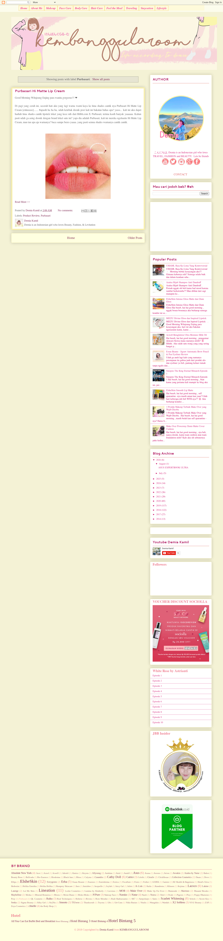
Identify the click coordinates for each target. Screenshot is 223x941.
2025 (158, 478)
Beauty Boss (16, 877)
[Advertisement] (181, 226)
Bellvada (30, 877)
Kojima (181, 886)
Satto (154, 899)
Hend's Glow (203, 882)
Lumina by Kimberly (94, 891)
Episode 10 (158, 722)
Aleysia (85, 873)
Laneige (14, 891)
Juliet (129, 886)
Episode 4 (157, 691)
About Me (36, 8)
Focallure (126, 882)
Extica (116, 882)
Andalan (108, 873)
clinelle (32, 906)
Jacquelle (98, 886)
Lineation (47, 890)
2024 (158, 483)
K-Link (139, 886)
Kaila (149, 886)
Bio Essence (42, 877)
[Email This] (82, 210)
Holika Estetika (29, 886)
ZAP (207, 902)
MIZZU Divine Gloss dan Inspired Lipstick (186, 318)
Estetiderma (104, 882)
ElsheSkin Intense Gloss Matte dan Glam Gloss (185, 300)
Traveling (131, 8)
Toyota (101, 902)
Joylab (109, 886)
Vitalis (143, 902)
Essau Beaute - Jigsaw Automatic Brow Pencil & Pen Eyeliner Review (187, 353)
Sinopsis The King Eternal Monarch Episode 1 (186, 372)
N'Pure (96, 894)
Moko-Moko (83, 895)
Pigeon (180, 895)
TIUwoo (76, 902)
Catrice (130, 877)
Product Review (31, 215)
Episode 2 (157, 680)
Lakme (205, 886)
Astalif (127, 873)
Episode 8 (157, 711)
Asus (136, 873)
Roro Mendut (102, 899)
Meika (28, 895)
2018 (158, 509)
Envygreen (52, 882)
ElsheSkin (28, 881)
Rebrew (79, 899)
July (161, 473)
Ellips (13, 882)
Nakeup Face (110, 895)
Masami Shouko (201, 891)
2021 (158, 496)
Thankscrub (89, 902)
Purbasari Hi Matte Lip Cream (40, 90)
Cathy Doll (114, 877)
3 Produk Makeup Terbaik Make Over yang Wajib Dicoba (186, 408)
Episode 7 (157, 706)
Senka (14, 902)
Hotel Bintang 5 (122, 920)
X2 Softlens (179, 902)
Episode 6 (157, 701)
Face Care (65, 8)
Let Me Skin (29, 891)
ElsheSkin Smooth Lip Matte (179, 390)
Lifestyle (162, 8)
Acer (38, 873)
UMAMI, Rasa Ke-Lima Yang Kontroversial (186, 265)
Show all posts (101, 79)
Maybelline (16, 894)
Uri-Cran (118, 902)
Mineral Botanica (42, 895)
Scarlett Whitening (172, 898)
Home (23, 8)
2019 (158, 505)
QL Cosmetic (37, 899)
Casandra (99, 877)
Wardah (165, 902)
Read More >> (22, 202)
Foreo (136, 882)
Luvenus (111, 891)
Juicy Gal (119, 886)
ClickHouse (163, 877)
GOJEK (155, 882)
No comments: (65, 210)
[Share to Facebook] (92, 210)
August (162, 463)
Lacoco (192, 886)
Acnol (46, 873)
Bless (78, 877)
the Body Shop (47, 906)
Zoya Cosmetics (18, 906)
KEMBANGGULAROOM (134, 929)
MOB (122, 890)
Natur (134, 894)
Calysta (88, 877)
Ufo (109, 902)
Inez (78, 886)
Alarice (75, 873)
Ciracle (150, 877)
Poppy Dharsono (201, 895)
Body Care (81, 8)
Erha (64, 881)
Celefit (141, 877)
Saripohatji (144, 899)
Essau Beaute (78, 882)
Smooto (63, 902)
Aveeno (157, 873)
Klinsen (170, 886)
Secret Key (204, 899)
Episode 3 (157, 685)
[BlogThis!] (86, 210)
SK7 (133, 899)
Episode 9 (157, 717)
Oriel (162, 895)
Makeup (51, 8)
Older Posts (135, 238)
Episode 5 (157, 696)
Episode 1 (157, 675)
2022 (158, 492)
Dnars (198, 877)
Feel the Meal (114, 8)
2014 (158, 518)
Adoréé (65, 873)
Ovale (170, 895)
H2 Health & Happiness (183, 882)
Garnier (166, 882)
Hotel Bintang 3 (80, 921)
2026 (158, 459)
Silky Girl (41, 902)
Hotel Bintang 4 (99, 921)
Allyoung (96, 873)
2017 (158, 514)
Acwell (55, 873)
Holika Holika (46, 886)
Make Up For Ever (155, 891)
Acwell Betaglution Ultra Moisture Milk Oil (186, 334)
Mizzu (57, 895)
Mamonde (172, 891)
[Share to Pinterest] (95, 210)
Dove (206, 877)
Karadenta (159, 886)
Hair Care (97, 8)
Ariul (118, 873)
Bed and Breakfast (45, 921)
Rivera (89, 899)
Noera (153, 894)
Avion (166, 873)
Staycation (147, 8)
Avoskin (176, 873)
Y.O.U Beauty (195, 902)
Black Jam (68, 877)
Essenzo (91, 882)
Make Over (136, 890)
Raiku (49, 898)
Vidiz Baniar (131, 902)
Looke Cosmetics (73, 891)
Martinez (185, 891)
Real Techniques (64, 899)
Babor (206, 873)
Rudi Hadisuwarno (119, 899)
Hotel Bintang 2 (63, 921)
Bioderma (55, 877)
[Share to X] (89, 210)
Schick (193, 899)
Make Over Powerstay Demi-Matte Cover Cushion (185, 427)
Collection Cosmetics (181, 877)
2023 (158, 487)
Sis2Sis (52, 902)
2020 (158, 500)
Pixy (189, 895)
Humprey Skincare (64, 886)
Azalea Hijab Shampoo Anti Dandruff (183, 282)
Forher (146, 882)
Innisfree (87, 886)
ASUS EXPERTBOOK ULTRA (173, 467)
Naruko (123, 894)
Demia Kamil (106, 929)
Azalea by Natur (191, 873)
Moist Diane (68, 895)
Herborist (15, 886)
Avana (147, 873)
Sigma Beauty (27, 902)
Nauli (144, 895)
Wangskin (154, 902)
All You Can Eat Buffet (23, 921)
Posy (13, 899)
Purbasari (45, 215)
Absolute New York (21, 873)
